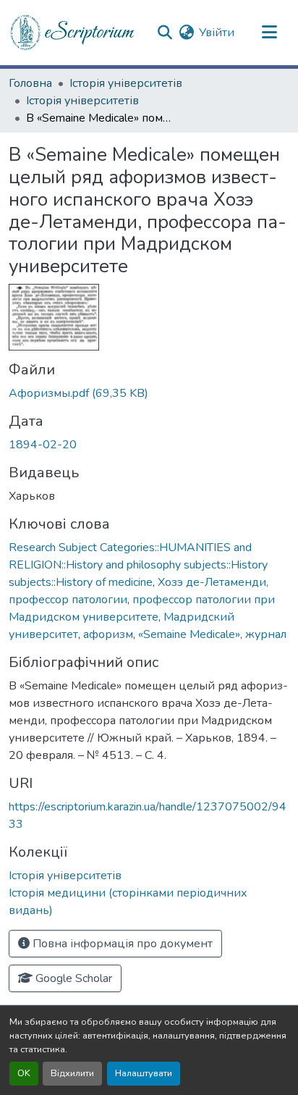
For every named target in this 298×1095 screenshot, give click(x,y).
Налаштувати (143, 1073)
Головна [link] (30, 83)
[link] (149, 393)
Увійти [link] (216, 33)
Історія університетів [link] (125, 83)
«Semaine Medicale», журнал (212, 634)
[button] (73, 32)
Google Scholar (72, 978)
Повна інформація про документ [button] (121, 944)
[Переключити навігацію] (269, 32)
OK (23, 1073)
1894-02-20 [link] (43, 445)
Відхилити (72, 1073)
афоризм (108, 634)
